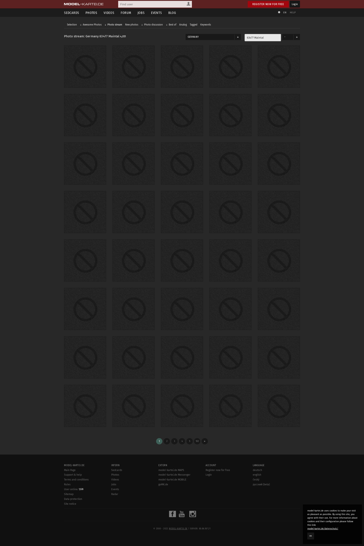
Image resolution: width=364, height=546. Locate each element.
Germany (193, 36)
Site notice (70, 503)
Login (295, 4)
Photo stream (114, 24)
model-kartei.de (178, 528)
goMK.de (163, 484)
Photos (91, 13)
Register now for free (268, 4)
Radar (114, 494)
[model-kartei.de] (84, 4)
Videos (109, 13)
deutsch (257, 470)
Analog (183, 24)
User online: (73, 489)
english (257, 474)
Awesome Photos (92, 24)
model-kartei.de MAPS (171, 470)
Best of (172, 24)
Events (156, 13)
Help (293, 12)
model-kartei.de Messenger (174, 474)
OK (310, 536)
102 (197, 441)
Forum (126, 13)
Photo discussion (153, 24)
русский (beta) (261, 484)
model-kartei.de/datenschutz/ (322, 528)
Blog (172, 13)
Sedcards (71, 13)
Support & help (73, 474)
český (256, 479)
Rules (67, 484)
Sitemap (69, 494)
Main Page (70, 470)
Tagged (193, 24)
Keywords (205, 24)
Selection (72, 24)
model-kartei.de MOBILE (172, 479)
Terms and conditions (76, 479)
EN (284, 12)
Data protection (73, 499)
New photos (131, 24)
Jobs (141, 13)
